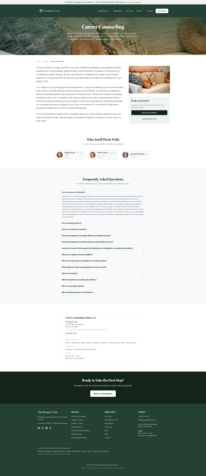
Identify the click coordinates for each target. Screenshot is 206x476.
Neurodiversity (76, 427)
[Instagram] (43, 428)
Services (45, 61)
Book (133, 2)
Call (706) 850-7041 (149, 119)
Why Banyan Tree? (111, 420)
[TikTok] (50, 428)
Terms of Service (119, 468)
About (139, 11)
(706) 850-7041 (71, 333)
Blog (106, 434)
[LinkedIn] (46, 428)
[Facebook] (39, 428)
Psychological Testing (78, 438)
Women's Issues (76, 434)
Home (38, 61)
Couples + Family (77, 420)
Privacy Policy (107, 468)
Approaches (118, 11)
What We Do (103, 11)
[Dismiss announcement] (203, 2)
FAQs (106, 430)
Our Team (129, 11)
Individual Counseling (78, 416)
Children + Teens (77, 423)
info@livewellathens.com (146, 420)
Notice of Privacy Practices (90, 468)
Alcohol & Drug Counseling (80, 430)
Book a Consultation (149, 113)
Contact (150, 11)
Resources (108, 427)
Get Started (162, 11)
